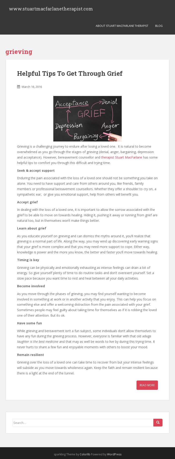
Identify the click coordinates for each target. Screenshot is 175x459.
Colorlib (85, 454)
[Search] (157, 422)
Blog (159, 26)
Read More (147, 385)
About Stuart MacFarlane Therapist (122, 26)
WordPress (114, 454)
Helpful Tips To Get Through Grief (70, 73)
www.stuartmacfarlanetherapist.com (51, 9)
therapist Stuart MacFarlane (121, 157)
